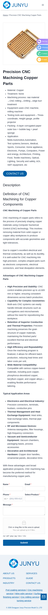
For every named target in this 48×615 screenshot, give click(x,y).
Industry (8, 583)
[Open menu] (42, 5)
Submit (24, 542)
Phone (6, 495)
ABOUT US (8, 573)
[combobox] (6, 499)
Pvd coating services (16, 590)
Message (8, 505)
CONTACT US (33, 583)
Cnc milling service (30, 597)
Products (9, 578)
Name (6, 484)
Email (28, 484)
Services (31, 573)
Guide (29, 578)
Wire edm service (23, 593)
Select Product (32, 495)
